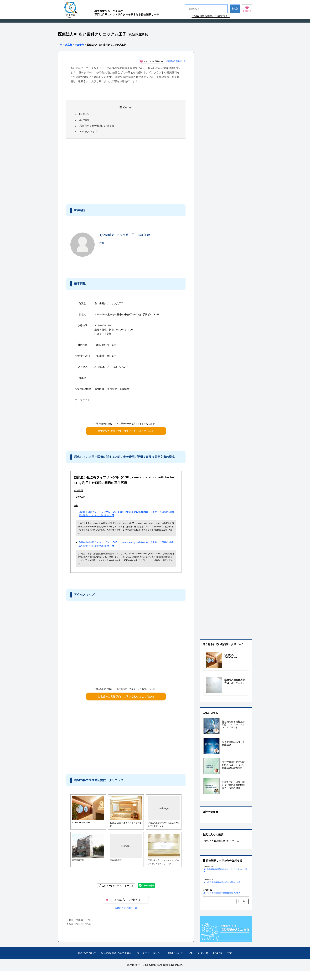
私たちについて (87, 953)
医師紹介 (84, 113)
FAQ (190, 953)
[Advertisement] (93, 171)
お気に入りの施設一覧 (176, 61)
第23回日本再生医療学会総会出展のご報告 (222, 882)
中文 (229, 953)
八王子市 (79, 44)
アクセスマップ (88, 131)
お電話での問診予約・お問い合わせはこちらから (126, 431)
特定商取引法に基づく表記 (116, 953)
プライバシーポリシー (150, 953)
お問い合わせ (175, 953)
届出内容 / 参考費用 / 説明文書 (96, 125)
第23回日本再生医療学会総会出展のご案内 (222, 893)
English (217, 953)
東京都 (68, 44)
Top (60, 44)
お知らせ (203, 953)
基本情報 (84, 119)
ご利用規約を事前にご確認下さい (211, 16)
